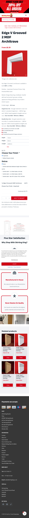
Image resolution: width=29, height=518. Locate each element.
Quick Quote (5, 439)
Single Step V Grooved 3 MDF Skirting (20, 377)
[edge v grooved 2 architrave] (14, 64)
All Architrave (5, 426)
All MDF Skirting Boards (7, 418)
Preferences (14, 260)
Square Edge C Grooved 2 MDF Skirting (7, 349)
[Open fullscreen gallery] (25, 75)
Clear (8, 146)
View (8, 357)
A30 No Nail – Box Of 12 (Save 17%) (14, 176)
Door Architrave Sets (7, 442)
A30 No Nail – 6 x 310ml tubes (12, 174)
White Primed (8, 158)
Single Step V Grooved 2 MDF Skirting (20, 349)
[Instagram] (7, 504)
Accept (14, 264)
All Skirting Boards (6, 414)
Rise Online (16, 514)
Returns (3, 457)
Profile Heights (5, 454)
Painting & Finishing (6, 461)
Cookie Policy (10, 267)
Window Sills (5, 429)
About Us (4, 437)
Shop (3, 416)
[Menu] (25, 15)
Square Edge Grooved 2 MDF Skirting (7, 377)
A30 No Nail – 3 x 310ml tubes (12, 171)
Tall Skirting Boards (6, 422)
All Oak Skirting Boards (7, 424)
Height (3, 140)
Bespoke (4, 450)
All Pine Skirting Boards (7, 420)
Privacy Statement (17, 267)
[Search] (13, 19)
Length (4, 143)
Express (3, 452)
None (4, 164)
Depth (3, 137)
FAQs (3, 448)
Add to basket (19, 198)
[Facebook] (3, 504)
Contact (3, 435)
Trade (3, 459)
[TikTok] (10, 504)
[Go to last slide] (1, 319)
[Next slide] (28, 319)
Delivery (4, 446)
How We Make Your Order (8, 463)
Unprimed (5, 155)
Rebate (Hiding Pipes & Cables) (9, 444)
